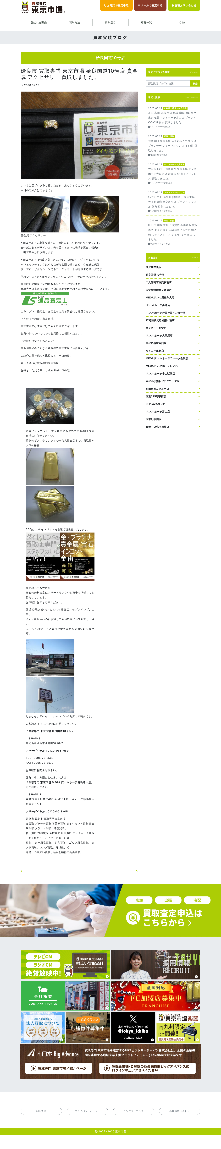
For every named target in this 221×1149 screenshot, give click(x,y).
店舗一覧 (146, 22)
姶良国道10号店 (155, 274)
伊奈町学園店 (153, 419)
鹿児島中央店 (153, 267)
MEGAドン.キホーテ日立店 (162, 366)
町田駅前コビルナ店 (157, 388)
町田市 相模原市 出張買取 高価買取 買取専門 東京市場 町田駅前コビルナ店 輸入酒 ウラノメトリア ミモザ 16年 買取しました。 (173, 231)
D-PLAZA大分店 (156, 404)
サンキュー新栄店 (156, 328)
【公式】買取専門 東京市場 (43, 7)
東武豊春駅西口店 (156, 343)
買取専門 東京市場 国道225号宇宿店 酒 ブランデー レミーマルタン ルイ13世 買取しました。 (173, 145)
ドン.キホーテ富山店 (158, 411)
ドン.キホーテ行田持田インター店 (165, 312)
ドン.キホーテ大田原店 (159, 335)
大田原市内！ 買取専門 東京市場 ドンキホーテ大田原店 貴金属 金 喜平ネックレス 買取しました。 (173, 173)
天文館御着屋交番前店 (159, 282)
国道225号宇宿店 (156, 396)
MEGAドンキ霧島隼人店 (160, 297)
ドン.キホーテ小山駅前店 (160, 373)
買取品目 (110, 22)
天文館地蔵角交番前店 (159, 289)
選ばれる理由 (39, 22)
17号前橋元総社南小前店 (160, 320)
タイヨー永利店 (155, 350)
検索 (195, 83)
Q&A (182, 22)
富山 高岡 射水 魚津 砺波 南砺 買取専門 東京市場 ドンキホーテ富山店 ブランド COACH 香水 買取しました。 (173, 117)
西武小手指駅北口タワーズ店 (162, 381)
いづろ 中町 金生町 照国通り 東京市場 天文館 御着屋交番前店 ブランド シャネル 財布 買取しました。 (173, 201)
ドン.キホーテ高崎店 (158, 305)
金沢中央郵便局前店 (157, 426)
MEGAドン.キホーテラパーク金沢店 (167, 358)
